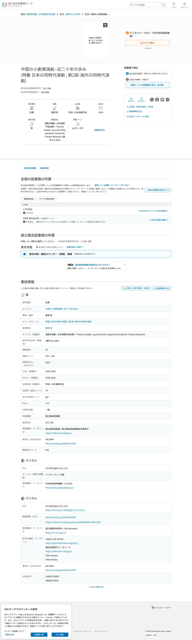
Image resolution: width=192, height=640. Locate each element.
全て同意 (60, 634)
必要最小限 (39, 634)
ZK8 (47, 403)
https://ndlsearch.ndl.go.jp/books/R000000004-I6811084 (73, 522)
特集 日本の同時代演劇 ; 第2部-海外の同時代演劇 (68, 321)
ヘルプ (173, 7)
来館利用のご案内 (74, 247)
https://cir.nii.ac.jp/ (54, 532)
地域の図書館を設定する (157, 190)
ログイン (184, 7)
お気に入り (131, 101)
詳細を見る (99, 129)
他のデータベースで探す (139, 116)
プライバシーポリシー (82, 631)
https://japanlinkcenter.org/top (60, 543)
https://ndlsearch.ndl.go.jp (58, 433)
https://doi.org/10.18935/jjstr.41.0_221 (64, 510)
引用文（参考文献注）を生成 (141, 106)
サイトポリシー (101, 631)
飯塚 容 (48, 327)
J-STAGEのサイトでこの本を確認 (152, 211)
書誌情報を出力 (135, 111)
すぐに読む (149, 42)
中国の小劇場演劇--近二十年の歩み (61, 308)
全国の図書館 (30, 168)
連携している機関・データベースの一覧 (111, 185)
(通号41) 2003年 (72, 14)
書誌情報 (44, 168)
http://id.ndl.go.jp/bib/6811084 (60, 443)
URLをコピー (142, 101)
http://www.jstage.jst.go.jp (58, 487)
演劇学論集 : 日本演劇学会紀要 (41, 14)
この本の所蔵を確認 (157, 220)
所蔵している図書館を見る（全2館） (147, 84)
